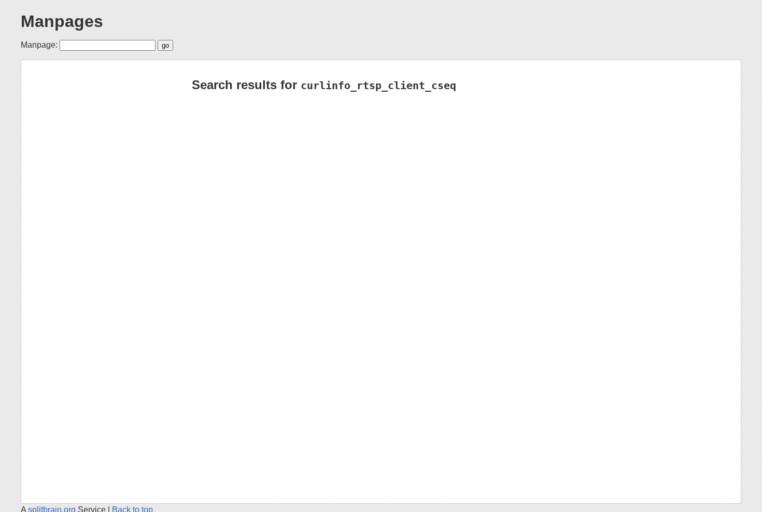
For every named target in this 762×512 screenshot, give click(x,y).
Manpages (62, 21)
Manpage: (39, 44)
